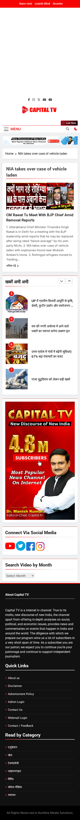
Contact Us (15, 710)
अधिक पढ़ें (11, 266)
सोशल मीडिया (15, 787)
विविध (11, 779)
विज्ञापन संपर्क (25, 3)
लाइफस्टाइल (14, 771)
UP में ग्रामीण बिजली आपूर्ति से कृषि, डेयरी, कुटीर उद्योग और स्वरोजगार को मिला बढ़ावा (52, 305)
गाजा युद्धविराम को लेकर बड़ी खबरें (50, 379)
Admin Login (16, 702)
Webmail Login (17, 718)
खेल (10, 755)
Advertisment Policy (21, 694)
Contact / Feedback (20, 725)
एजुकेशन (12, 747)
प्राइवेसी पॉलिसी (42, 3)
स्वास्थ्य (11, 795)
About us (14, 678)
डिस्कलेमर (58, 3)
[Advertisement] (40, 55)
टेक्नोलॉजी (13, 763)
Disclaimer (15, 686)
